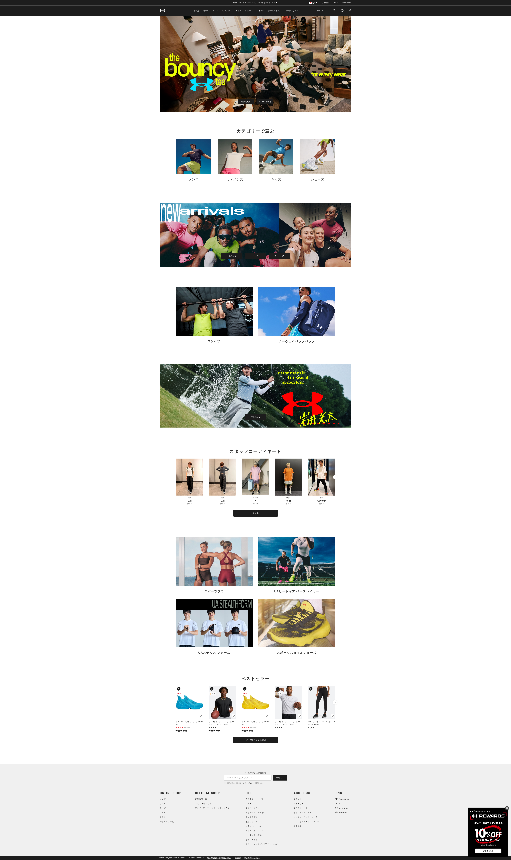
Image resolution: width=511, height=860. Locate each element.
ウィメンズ (227, 10)
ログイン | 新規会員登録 (342, 2)
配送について (252, 821)
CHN (288, 501)
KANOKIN (321, 501)
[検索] (334, 10)
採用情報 (298, 826)
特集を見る (246, 101)
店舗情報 (325, 3)
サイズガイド (252, 839)
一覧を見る (231, 256)
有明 (321, 498)
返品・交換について (255, 830)
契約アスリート (301, 808)
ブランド (298, 799)
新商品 (196, 10)
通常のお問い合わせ (255, 812)
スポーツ (260, 10)
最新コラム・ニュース (304, 812)
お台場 (255, 497)
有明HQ (288, 498)
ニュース (250, 803)
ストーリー (299, 803)
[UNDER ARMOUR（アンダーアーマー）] (162, 10)
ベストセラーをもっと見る (255, 740)
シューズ (249, 10)
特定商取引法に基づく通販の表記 (219, 858)
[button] (335, 477)
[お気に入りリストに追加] (201, 716)
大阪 (189, 498)
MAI (189, 501)
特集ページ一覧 (167, 821)
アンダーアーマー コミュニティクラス (212, 808)
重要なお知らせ (253, 808)
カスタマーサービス (255, 799)
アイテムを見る (264, 101)
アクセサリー (166, 817)
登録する (279, 778)
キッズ (238, 10)
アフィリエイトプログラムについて (262, 844)
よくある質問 (252, 817)
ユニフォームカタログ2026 (306, 821)
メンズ (215, 10)
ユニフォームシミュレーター (307, 817)
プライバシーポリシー (247, 783)
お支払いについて (254, 826)
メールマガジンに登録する (255, 773)
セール (206, 10)
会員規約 (238, 858)
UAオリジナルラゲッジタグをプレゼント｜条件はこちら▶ (254, 3)
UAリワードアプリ (203, 803)
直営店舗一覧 (201, 799)
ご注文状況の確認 (254, 835)
